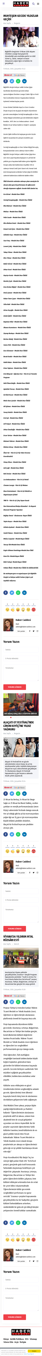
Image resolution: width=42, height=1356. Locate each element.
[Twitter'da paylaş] (12, 81)
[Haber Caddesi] (21, 1332)
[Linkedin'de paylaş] (24, 81)
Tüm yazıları (21, 631)
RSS (27, 1339)
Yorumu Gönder (14, 687)
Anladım (34, 1351)
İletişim (23, 1342)
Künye (6, 1339)
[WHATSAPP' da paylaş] (18, 81)
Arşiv (16, 1342)
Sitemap (33, 1339)
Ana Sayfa (7, 23)
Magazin (17, 23)
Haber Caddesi (23, 620)
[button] (38, 3)
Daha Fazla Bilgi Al (29, 1354)
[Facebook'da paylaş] (5, 81)
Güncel (16, 944)
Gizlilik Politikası (17, 1339)
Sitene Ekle (8, 1342)
